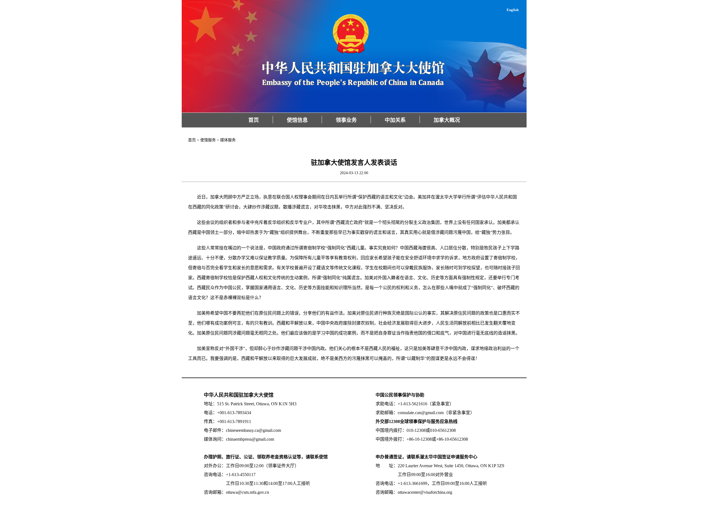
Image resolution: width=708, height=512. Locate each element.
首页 (253, 120)
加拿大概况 (447, 120)
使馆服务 (208, 140)
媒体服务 (228, 140)
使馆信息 (297, 120)
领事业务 (346, 120)
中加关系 (395, 120)
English (513, 10)
